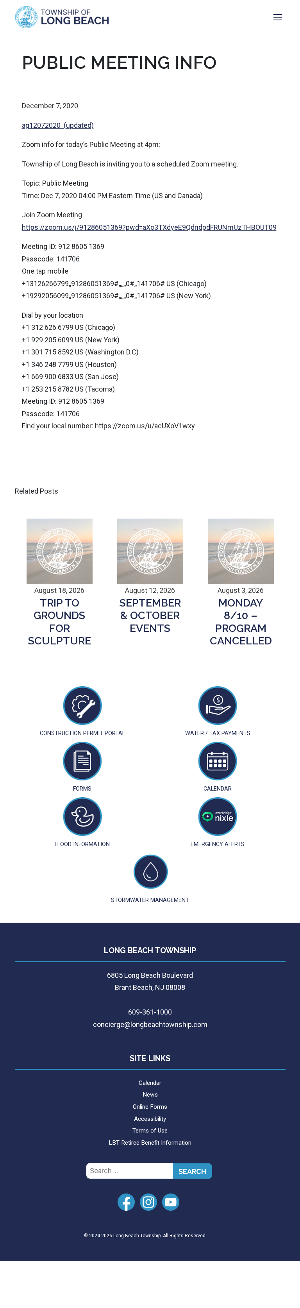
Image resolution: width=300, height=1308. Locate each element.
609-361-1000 (150, 1012)
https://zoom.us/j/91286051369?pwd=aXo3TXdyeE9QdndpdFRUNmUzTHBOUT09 (149, 227)
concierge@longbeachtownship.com (150, 1024)
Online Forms (150, 1106)
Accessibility (150, 1118)
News (150, 1094)
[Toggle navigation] (278, 17)
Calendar (150, 1082)
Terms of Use (150, 1130)
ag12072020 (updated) (58, 125)
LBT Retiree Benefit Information (150, 1142)
